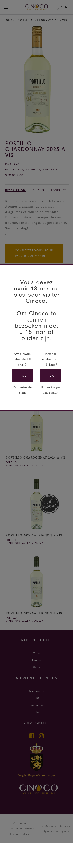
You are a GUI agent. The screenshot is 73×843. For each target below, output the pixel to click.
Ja (52, 375)
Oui (25, 375)
